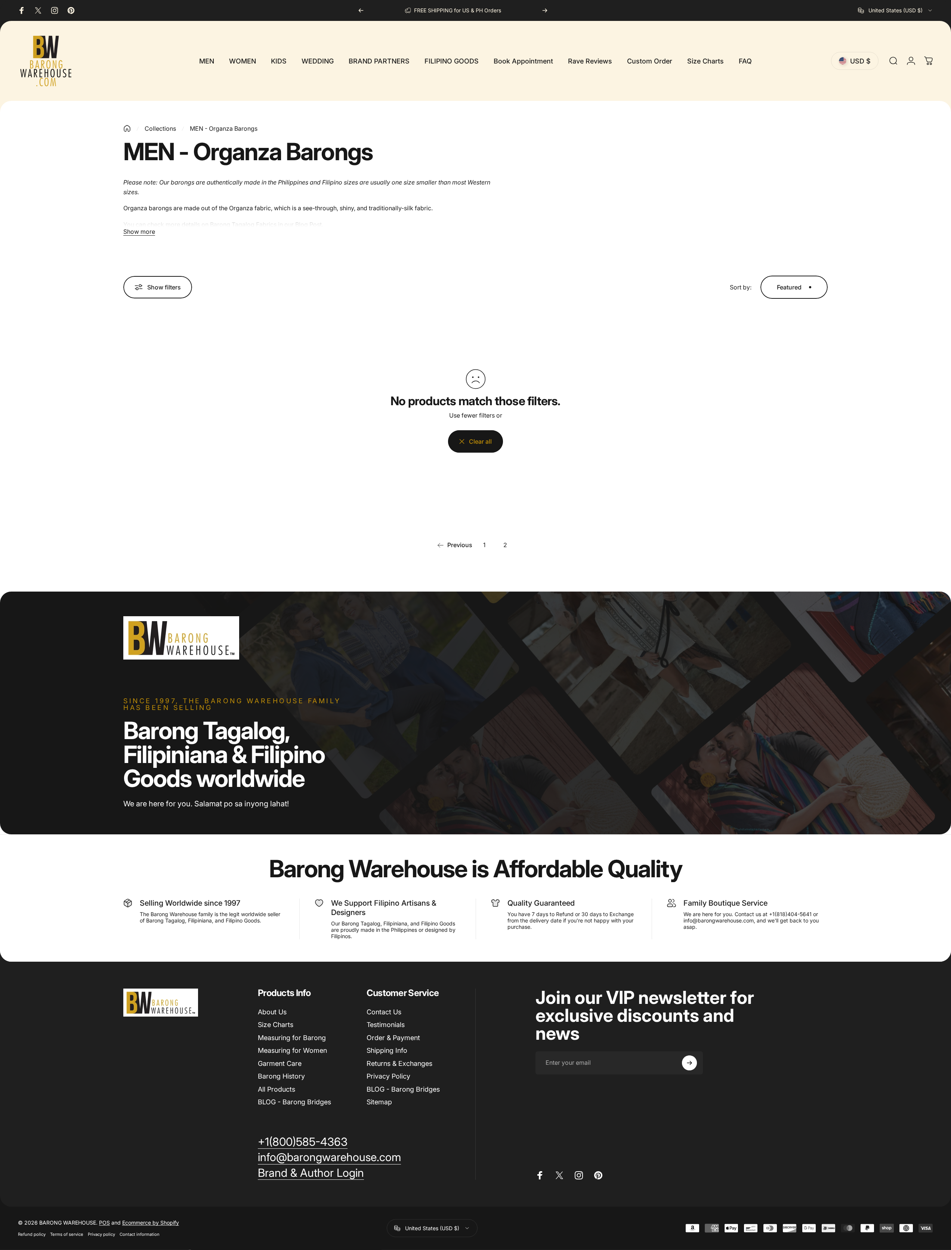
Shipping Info (387, 1050)
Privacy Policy (388, 1076)
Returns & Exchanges (399, 1063)
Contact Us (384, 1012)
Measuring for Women (292, 1050)
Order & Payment (393, 1038)
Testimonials (386, 1025)
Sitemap (379, 1102)
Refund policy (32, 1234)
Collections (160, 128)
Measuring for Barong (292, 1038)
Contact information (140, 1234)
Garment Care (280, 1063)
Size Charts (275, 1025)
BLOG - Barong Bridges (294, 1102)
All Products (276, 1089)
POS (104, 1222)
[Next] (545, 10)
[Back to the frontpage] (127, 128)
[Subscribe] (689, 1062)
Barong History (281, 1076)
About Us (272, 1012)
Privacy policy (101, 1234)
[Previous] (361, 10)
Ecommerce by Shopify (150, 1222)
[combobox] (895, 10)
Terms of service (66, 1234)
